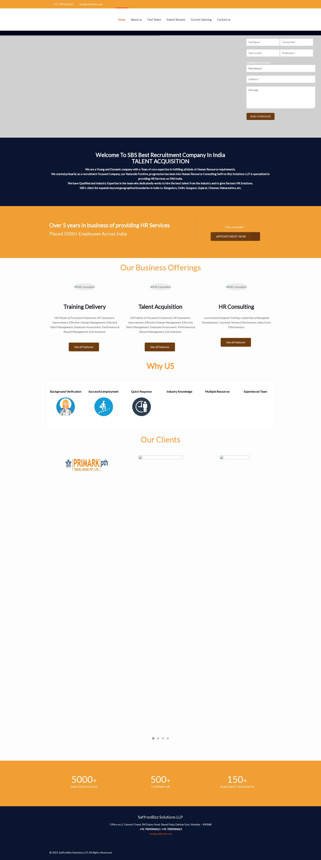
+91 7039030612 (64, 4)
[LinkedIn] (265, 4)
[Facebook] (260, 4)
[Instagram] (270, 4)
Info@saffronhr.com (90, 4)
